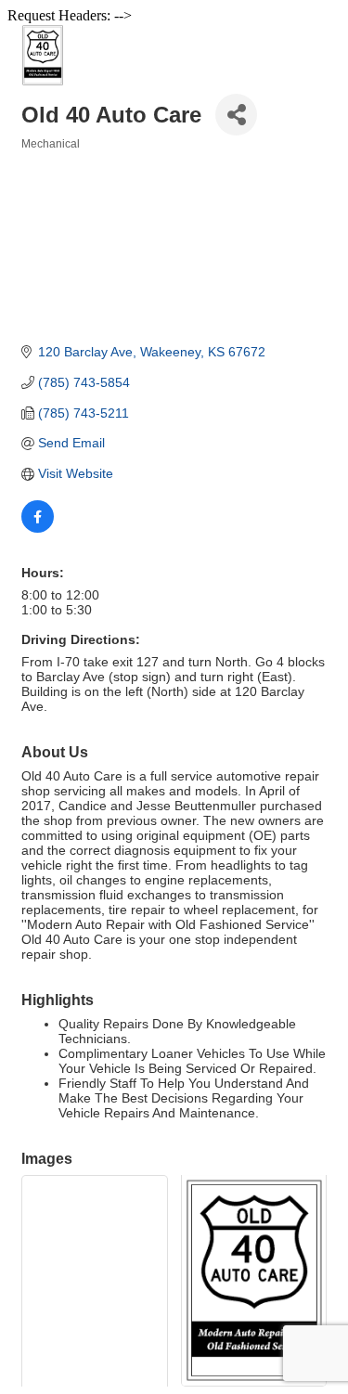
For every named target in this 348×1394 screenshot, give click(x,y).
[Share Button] (236, 115)
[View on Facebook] (37, 528)
